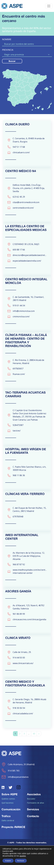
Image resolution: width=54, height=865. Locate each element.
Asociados (34, 794)
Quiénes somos (8, 798)
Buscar (12, 61)
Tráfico (6, 816)
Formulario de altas (35, 802)
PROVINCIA (7, 49)
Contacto (33, 816)
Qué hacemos (8, 802)
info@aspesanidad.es (18, 777)
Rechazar (20, 861)
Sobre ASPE (10, 794)
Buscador (31, 798)
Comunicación (11, 809)
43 (34, 733)
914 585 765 (14, 770)
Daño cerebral (8, 820)
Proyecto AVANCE (13, 827)
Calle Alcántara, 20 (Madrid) (21, 764)
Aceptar (8, 861)
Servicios (33, 809)
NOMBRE (6, 39)
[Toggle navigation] (48, 6)
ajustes (23, 856)
